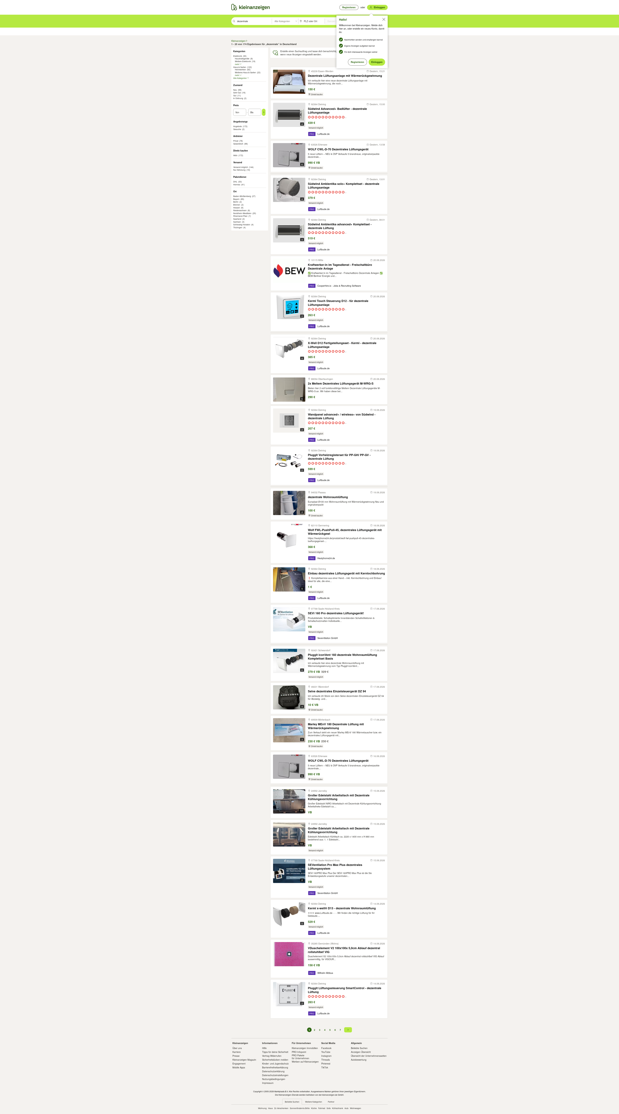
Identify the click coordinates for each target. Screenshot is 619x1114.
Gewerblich (238, 143)
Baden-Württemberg (242, 196)
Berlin (235, 201)
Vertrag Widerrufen (271, 1055)
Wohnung (262, 1108)
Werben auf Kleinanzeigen (305, 1061)
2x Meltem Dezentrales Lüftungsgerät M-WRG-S (340, 383)
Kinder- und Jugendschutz (275, 1063)
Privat (235, 140)
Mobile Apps (238, 1067)
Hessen (236, 207)
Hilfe (264, 1048)
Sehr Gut (237, 92)
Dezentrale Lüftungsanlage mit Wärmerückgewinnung (345, 76)
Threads (325, 1059)
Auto (346, 1108)
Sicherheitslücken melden (275, 1059)
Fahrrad (321, 1108)
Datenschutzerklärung (273, 1071)
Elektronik (237, 56)
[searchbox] (254, 21)
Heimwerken (240, 69)
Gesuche (237, 129)
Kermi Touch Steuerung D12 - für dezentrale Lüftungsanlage (338, 302)
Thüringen (237, 227)
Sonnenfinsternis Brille (300, 1108)
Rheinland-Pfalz (240, 216)
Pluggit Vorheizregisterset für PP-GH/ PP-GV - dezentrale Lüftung (339, 456)
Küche (314, 1108)
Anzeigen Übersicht (361, 1052)
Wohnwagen (355, 1108)
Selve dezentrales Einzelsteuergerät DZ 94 (337, 691)
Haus (270, 1108)
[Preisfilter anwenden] (263, 112)
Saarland (237, 218)
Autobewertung (358, 1059)
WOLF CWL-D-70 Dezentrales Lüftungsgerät (338, 149)
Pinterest (325, 1063)
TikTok (324, 1067)
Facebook (326, 1048)
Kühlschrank (337, 1108)
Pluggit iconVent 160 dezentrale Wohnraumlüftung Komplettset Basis (342, 656)
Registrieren (357, 62)
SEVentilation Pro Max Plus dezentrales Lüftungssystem (335, 866)
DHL (235, 181)
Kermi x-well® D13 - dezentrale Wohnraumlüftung (342, 908)
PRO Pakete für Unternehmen (300, 1057)
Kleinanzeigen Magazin (244, 1059)
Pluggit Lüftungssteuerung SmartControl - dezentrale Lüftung (344, 990)
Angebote (237, 126)
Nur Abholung (239, 169)
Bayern (236, 199)
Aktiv (235, 155)
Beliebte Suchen (359, 1048)
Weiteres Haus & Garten (245, 72)
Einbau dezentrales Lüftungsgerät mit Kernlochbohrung (346, 573)
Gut (234, 95)
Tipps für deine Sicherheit (275, 1052)
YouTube (325, 1052)
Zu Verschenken (281, 1108)
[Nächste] (348, 1029)
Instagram (326, 1055)
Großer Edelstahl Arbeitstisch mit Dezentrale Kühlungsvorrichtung (338, 797)
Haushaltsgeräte (242, 58)
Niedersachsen (240, 210)
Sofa (329, 1108)
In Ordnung (238, 98)
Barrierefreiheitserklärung (275, 1067)
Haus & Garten (239, 67)
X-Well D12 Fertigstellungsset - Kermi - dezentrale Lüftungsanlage (342, 344)
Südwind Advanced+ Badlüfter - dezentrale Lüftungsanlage (337, 110)
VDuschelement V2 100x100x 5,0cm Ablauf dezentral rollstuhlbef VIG (344, 949)
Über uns (237, 1048)
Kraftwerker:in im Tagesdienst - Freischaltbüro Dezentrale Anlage (340, 266)
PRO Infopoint (299, 1052)
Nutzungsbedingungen (273, 1079)
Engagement (239, 1063)
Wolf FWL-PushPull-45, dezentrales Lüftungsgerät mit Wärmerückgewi (345, 531)
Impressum (268, 1082)
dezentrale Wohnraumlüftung (328, 497)
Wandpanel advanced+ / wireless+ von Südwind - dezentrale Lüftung (341, 416)
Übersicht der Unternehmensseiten (369, 1055)
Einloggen (377, 62)
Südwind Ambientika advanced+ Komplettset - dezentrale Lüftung (340, 226)
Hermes (236, 184)
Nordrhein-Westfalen (242, 213)
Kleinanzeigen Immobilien (305, 1048)
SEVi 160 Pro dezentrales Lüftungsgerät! (336, 613)
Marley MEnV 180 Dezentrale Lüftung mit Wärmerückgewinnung (336, 726)
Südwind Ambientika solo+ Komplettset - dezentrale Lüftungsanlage (343, 185)
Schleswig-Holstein (241, 224)
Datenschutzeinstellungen (275, 1075)
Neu (235, 89)
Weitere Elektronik (243, 61)
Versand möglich (240, 167)
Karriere (236, 1052)
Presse (236, 1055)
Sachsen (237, 221)
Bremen (236, 204)
